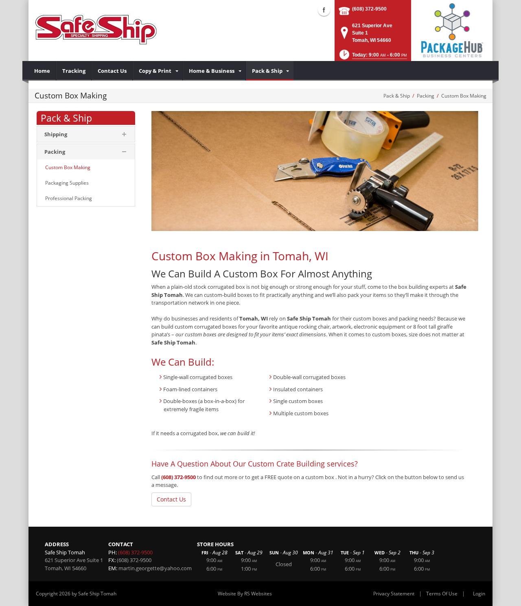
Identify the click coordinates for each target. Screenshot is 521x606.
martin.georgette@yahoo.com (155, 568)
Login (479, 593)
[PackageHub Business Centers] (452, 29)
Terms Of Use (442, 593)
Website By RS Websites (245, 593)
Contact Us (171, 499)
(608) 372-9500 (369, 9)
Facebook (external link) (324, 10)
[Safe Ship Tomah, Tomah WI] (98, 28)
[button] (372, 57)
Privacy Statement (393, 593)
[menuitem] (42, 71)
